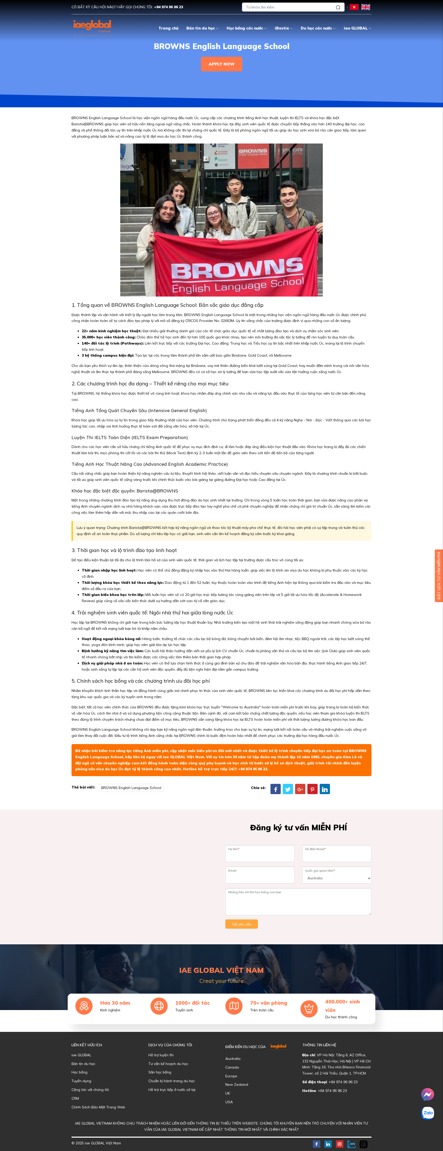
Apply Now (222, 63)
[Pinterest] (312, 789)
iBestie (282, 28)
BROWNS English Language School (131, 787)
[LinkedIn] (325, 789)
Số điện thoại (315, 849)
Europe (231, 1076)
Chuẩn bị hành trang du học (171, 1081)
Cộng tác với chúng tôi (90, 1089)
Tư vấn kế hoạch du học (168, 1063)
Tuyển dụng (81, 1081)
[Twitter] (288, 789)
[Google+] (300, 789)
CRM (75, 1098)
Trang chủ (168, 28)
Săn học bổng (159, 1072)
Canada (232, 1067)
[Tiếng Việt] (354, 7)
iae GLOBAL (356, 28)
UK (227, 1093)
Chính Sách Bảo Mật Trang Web (98, 1107)
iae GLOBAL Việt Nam (183, 757)
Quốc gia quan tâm (320, 870)
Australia (232, 1058)
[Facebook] (275, 789)
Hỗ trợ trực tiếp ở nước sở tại (171, 1089)
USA (229, 1102)
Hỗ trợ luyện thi (161, 1055)
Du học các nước (316, 28)
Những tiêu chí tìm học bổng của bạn (254, 892)
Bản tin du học (200, 28)
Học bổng (79, 1072)
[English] (365, 7)
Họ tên (233, 849)
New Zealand (236, 1084)
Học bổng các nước (245, 28)
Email (232, 870)
